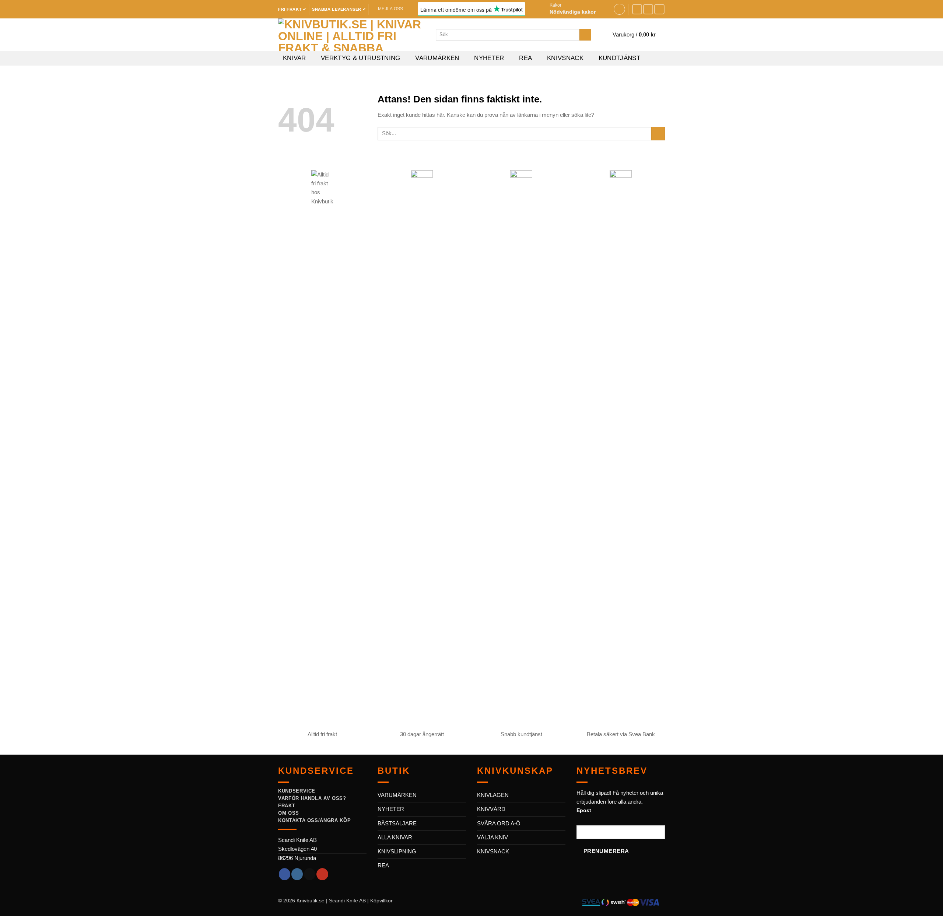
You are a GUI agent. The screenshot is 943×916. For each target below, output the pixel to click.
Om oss (288, 813)
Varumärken (437, 58)
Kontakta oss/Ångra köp (314, 820)
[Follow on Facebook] (637, 9)
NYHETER (391, 809)
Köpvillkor (381, 900)
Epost (583, 810)
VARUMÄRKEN (397, 795)
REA (525, 58)
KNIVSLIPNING (397, 851)
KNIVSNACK (493, 851)
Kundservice (296, 791)
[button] (578, 9)
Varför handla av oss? (312, 798)
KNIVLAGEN (493, 795)
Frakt (286, 805)
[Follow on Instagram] (648, 9)
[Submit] (585, 35)
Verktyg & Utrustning (360, 58)
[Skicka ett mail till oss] (309, 874)
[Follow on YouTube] (659, 9)
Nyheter (489, 58)
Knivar (294, 58)
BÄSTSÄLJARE (397, 823)
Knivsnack (565, 58)
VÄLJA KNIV (492, 837)
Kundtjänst (619, 58)
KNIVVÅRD (491, 809)
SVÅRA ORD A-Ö (498, 823)
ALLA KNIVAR (395, 837)
